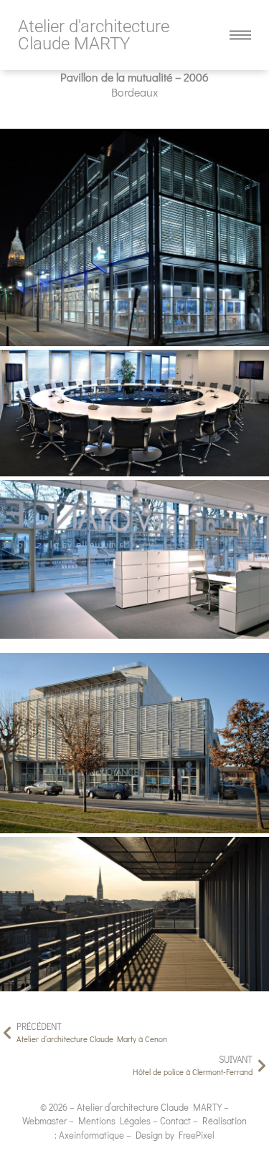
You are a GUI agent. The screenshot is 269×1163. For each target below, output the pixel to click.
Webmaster (44, 1120)
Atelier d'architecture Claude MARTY (93, 35)
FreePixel (196, 1135)
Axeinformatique (91, 1135)
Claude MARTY (191, 1107)
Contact (175, 1120)
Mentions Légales (114, 1120)
